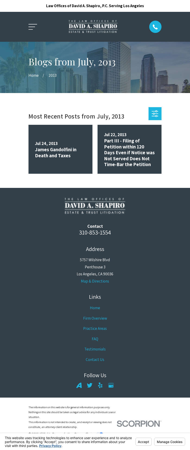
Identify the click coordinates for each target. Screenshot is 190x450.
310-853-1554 (95, 232)
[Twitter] (89, 385)
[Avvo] (79, 385)
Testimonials (95, 349)
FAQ (95, 338)
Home (95, 307)
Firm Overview (95, 318)
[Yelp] (100, 385)
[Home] (93, 27)
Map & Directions (95, 281)
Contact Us (95, 359)
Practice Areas (95, 328)
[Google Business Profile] (111, 385)
